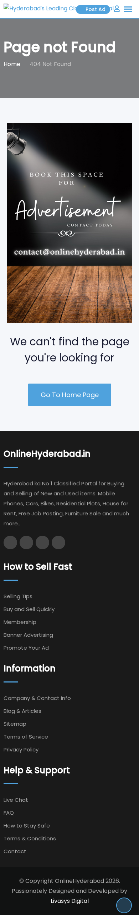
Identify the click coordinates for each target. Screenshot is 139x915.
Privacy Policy (21, 749)
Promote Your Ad (26, 647)
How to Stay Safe (27, 825)
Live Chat (16, 800)
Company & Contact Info (37, 698)
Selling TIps (18, 596)
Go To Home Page (70, 394)
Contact (15, 851)
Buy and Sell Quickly (29, 609)
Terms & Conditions (30, 838)
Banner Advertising (28, 635)
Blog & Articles (22, 711)
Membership (20, 622)
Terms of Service (26, 736)
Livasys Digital (70, 901)
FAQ (9, 812)
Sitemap (15, 724)
